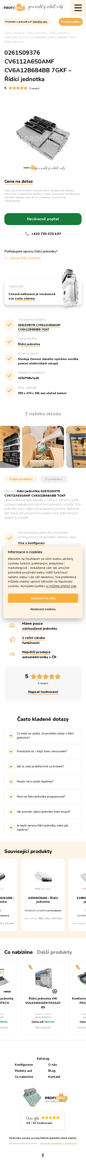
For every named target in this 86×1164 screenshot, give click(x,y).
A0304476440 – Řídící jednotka (43, 900)
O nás (52, 1065)
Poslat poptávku (71, 21)
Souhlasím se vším (43, 598)
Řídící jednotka (43, 1027)
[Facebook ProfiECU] (43, 1155)
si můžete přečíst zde (61, 586)
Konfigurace (24, 1065)
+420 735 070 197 (46, 234)
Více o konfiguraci (31, 543)
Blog (52, 1071)
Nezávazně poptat (43, 218)
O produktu (53, 479)
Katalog (43, 1059)
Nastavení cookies (43, 609)
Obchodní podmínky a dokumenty (58, 1143)
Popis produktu (21, 479)
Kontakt (54, 1077)
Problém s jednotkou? (26, 21)
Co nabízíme (24, 1077)
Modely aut (23, 1071)
